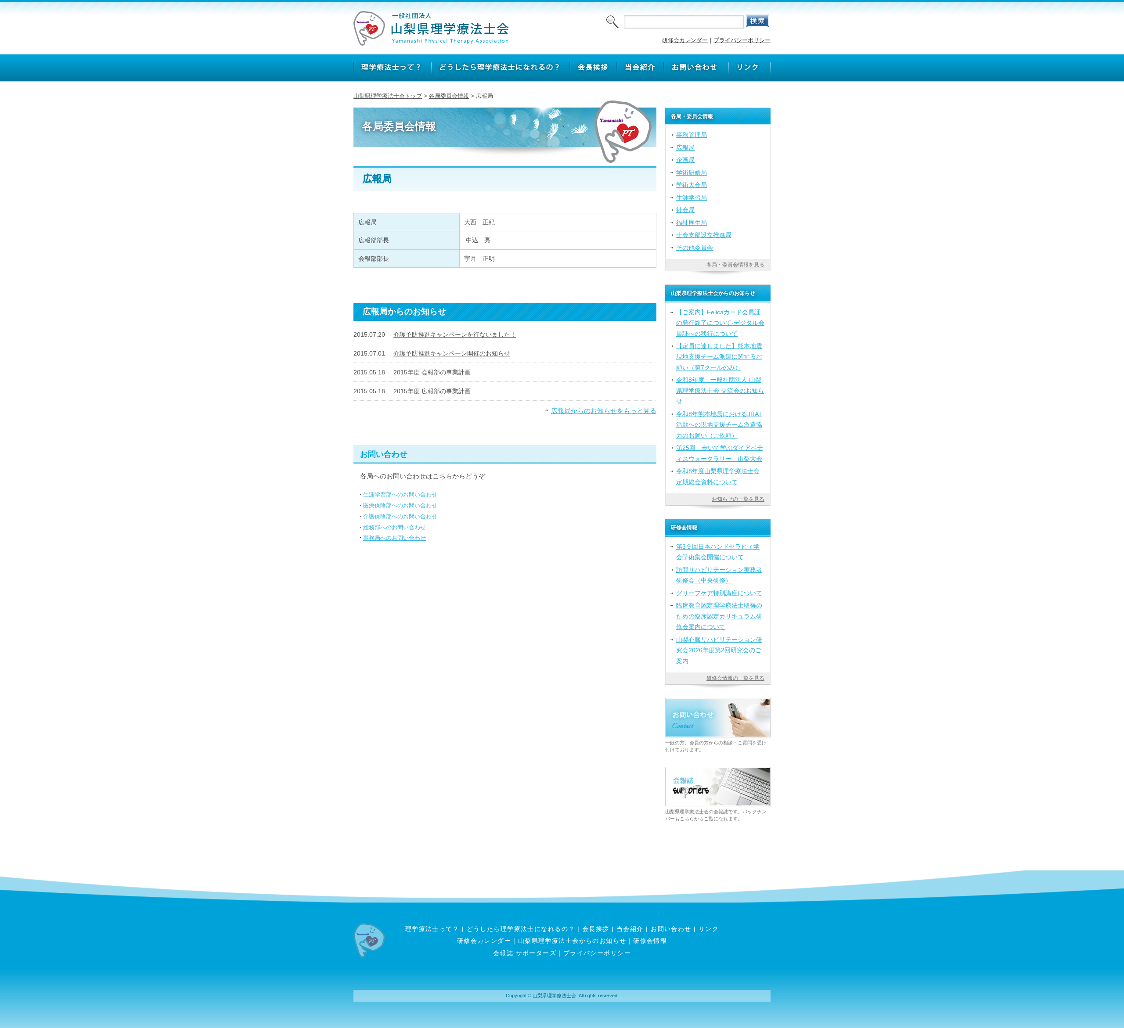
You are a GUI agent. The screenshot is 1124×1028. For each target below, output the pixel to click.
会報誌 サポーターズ (524, 952)
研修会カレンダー (685, 40)
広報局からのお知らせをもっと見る (603, 410)
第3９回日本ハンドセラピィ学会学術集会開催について (718, 552)
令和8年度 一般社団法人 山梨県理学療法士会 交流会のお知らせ (720, 390)
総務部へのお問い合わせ (394, 527)
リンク (709, 928)
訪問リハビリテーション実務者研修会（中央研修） (719, 575)
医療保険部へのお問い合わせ (400, 505)
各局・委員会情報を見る (735, 265)
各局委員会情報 (449, 96)
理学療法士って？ (432, 928)
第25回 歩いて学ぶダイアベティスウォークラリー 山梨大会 (719, 453)
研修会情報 (650, 940)
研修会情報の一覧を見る (735, 678)
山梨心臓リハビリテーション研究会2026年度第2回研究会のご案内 (719, 650)
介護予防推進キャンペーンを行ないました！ (454, 334)
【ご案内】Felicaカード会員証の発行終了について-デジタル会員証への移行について (720, 323)
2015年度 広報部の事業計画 (432, 391)
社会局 (685, 209)
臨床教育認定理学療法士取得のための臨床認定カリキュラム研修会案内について (719, 616)
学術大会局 (691, 184)
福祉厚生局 (691, 222)
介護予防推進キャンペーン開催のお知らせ (451, 353)
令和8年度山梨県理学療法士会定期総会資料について (718, 476)
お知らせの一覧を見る (738, 499)
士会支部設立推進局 (703, 234)
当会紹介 (630, 928)
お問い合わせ (671, 928)
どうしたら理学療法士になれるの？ (521, 928)
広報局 (685, 147)
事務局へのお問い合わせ (394, 538)
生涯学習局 (691, 197)
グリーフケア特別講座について (719, 593)
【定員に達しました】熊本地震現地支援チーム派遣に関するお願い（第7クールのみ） (719, 356)
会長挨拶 (595, 928)
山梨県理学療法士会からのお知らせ (572, 940)
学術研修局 (691, 172)
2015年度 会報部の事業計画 (432, 372)
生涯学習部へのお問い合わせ (400, 494)
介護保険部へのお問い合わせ (400, 516)
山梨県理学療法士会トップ (387, 96)
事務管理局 (691, 134)
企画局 (685, 159)
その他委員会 (694, 247)
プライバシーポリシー (742, 40)
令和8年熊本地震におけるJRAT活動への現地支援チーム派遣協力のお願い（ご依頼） (719, 424)
